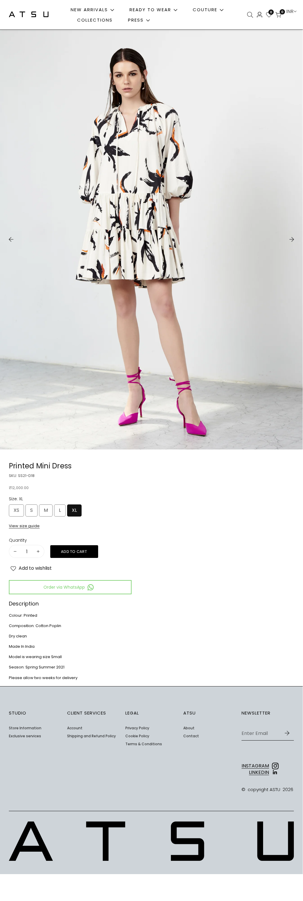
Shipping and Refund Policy (91, 736)
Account (74, 728)
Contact (191, 736)
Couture (205, 10)
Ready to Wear (150, 10)
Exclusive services (25, 736)
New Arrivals (89, 10)
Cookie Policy (137, 736)
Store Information (25, 728)
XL (75, 512)
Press (136, 20)
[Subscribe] (287, 733)
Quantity (18, 540)
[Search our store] (251, 15)
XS (18, 512)
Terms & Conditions (143, 744)
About (189, 728)
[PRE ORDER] (74, 551)
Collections (95, 20)
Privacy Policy (137, 728)
